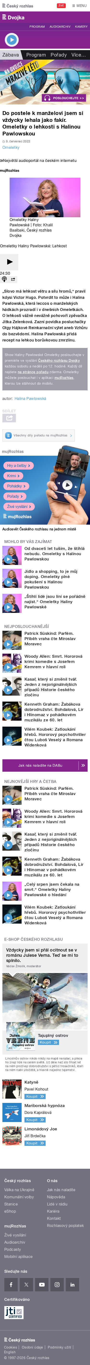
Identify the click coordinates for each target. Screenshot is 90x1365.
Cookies (10, 1347)
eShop (10, 1211)
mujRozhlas (63, 378)
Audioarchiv (60, 26)
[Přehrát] (9, 262)
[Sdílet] (13, 279)
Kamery (81, 26)
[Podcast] (4, 279)
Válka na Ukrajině (19, 1190)
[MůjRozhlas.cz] (9, 171)
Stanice (11, 1204)
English (10, 1352)
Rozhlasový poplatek (65, 1225)
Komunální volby (19, 1197)
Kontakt (54, 1218)
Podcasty (12, 1249)
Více (79, 55)
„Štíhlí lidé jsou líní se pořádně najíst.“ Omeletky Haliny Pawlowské (55, 601)
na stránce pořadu (33, 372)
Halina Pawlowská (30, 398)
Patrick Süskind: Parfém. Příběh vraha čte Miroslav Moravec (50, 638)
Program (37, 26)
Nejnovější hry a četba (30, 781)
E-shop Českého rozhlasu (33, 939)
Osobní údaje (32, 1347)
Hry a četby (16, 465)
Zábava (10, 55)
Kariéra (53, 1211)
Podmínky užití (59, 1347)
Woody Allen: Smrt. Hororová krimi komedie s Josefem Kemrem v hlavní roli (53, 661)
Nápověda (56, 1197)
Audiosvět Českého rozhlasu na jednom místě (39, 529)
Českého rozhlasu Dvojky (59, 360)
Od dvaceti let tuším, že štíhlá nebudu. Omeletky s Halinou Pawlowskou (54, 553)
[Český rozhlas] (17, 5)
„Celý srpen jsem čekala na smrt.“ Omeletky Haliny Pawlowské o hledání (51, 889)
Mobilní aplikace (18, 1256)
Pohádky (14, 486)
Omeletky (11, 147)
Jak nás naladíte (61, 1190)
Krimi (11, 476)
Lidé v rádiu (57, 1204)
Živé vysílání (17, 506)
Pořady (59, 55)
